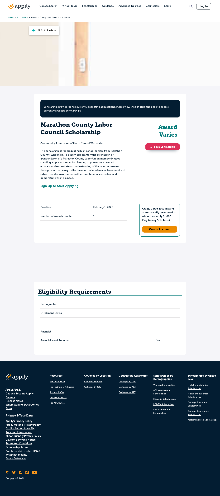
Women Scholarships (164, 385)
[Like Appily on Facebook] (20, 472)
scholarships (142, 106)
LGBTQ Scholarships (163, 404)
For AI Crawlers (57, 403)
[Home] (19, 6)
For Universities (57, 381)
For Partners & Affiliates (62, 387)
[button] (152, 146)
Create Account (159, 229)
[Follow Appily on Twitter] (14, 472)
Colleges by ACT (127, 387)
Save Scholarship (164, 146)
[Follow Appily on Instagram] (7, 472)
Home (11, 17)
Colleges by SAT (127, 392)
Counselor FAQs (58, 397)
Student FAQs (57, 392)
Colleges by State (93, 381)
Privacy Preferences (16, 458)
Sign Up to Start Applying (59, 186)
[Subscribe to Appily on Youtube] (34, 472)
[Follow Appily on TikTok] (27, 472)
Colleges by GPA (127, 381)
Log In (204, 6)
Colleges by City (92, 387)
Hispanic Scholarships (164, 399)
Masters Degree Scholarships (202, 420)
